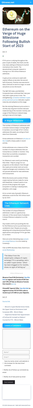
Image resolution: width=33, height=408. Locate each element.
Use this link (24, 288)
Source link (6, 301)
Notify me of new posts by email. (15, 377)
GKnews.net (8, 2)
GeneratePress (25, 405)
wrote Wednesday (9, 250)
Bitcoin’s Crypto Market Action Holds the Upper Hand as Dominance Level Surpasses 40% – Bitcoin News (16, 309)
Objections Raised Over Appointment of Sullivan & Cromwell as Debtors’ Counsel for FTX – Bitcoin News (16, 317)
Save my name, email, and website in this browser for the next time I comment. (16, 363)
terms (13, 284)
